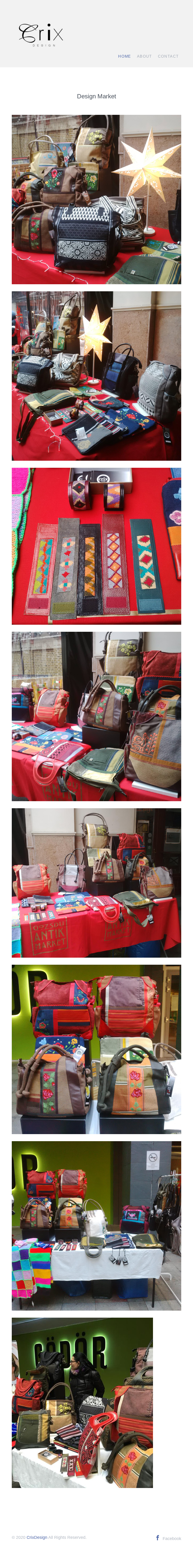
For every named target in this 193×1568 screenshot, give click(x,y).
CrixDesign (37, 1537)
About (144, 56)
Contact (168, 56)
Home (124, 56)
